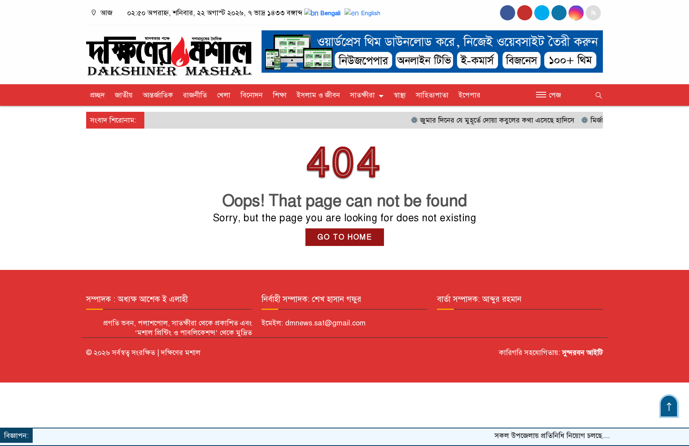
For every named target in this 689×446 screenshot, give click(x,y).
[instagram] (541, 12)
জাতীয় (124, 95)
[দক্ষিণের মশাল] (169, 52)
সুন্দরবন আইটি (581, 352)
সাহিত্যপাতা (432, 95)
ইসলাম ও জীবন (318, 95)
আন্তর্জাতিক (158, 95)
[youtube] (576, 12)
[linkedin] (559, 12)
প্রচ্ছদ (97, 95)
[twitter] (524, 12)
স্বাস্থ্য (400, 95)
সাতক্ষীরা (362, 95)
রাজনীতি (195, 95)
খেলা (223, 95)
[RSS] (593, 12)
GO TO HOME (344, 237)
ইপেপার (469, 95)
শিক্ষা (280, 95)
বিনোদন (251, 95)
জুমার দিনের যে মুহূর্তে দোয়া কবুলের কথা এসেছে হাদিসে (485, 120)
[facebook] (507, 12)
